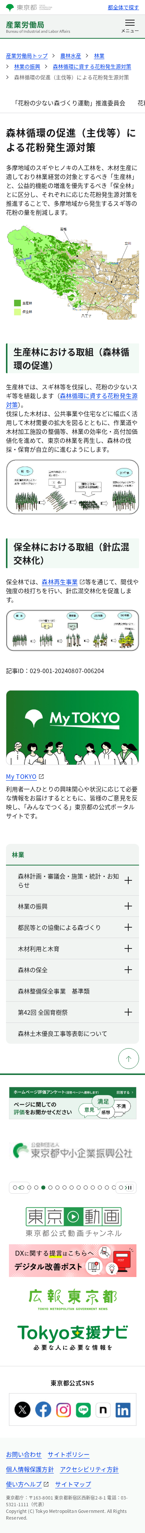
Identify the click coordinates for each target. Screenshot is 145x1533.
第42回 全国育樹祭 (43, 1012)
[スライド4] (36, 1187)
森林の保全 (33, 969)
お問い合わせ (24, 1454)
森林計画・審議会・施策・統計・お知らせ (68, 880)
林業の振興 (33, 906)
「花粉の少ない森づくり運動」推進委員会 (69, 102)
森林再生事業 (59, 581)
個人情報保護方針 (30, 1469)
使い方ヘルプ (24, 1483)
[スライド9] (72, 1187)
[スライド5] (43, 1187)
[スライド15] (114, 1187)
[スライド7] (57, 1187)
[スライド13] (100, 1187)
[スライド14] (107, 1187)
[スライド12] (93, 1187)
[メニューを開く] (130, 27)
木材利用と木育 (38, 948)
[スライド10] (79, 1187)
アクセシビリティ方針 (89, 1469)
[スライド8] (64, 1187)
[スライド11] (86, 1187)
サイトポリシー (69, 1454)
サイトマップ (73, 1483)
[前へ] (19, 1188)
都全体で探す (123, 7)
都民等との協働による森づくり (59, 927)
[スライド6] (50, 1187)
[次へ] (126, 1188)
